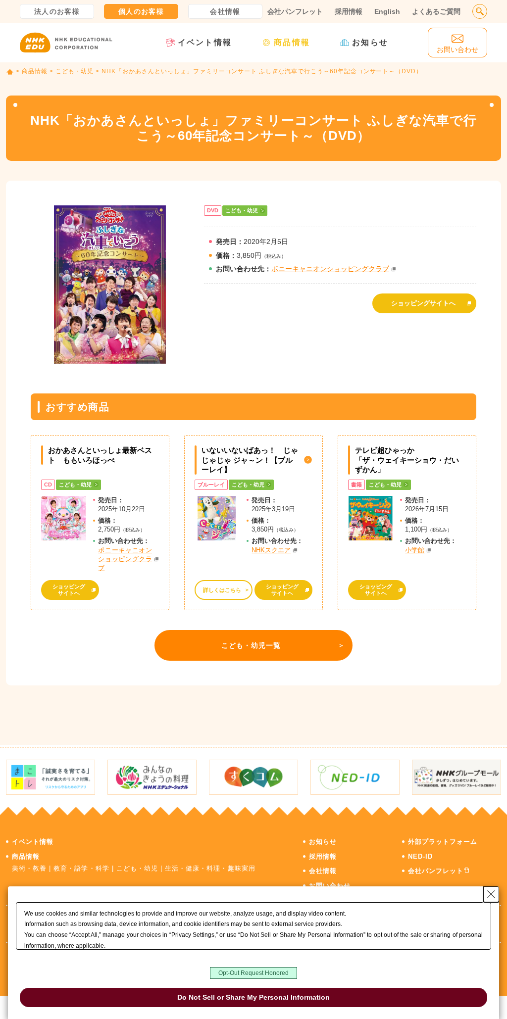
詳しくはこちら (222, 590)
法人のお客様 (57, 11)
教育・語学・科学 (81, 868)
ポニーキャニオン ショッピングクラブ (125, 559)
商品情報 (292, 42)
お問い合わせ (330, 885)
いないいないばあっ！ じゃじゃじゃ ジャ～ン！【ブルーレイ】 (250, 460)
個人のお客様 (141, 11)
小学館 (414, 550)
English (387, 11)
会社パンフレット (295, 11)
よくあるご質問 (436, 11)
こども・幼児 (74, 71)
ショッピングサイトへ (423, 303)
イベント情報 (205, 42)
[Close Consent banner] (491, 894)
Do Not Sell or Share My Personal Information (253, 997)
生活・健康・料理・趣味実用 (210, 868)
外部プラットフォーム (442, 841)
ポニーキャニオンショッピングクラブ (330, 269)
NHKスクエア (271, 550)
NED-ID (420, 856)
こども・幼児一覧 (251, 645)
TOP (10, 72)
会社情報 (225, 11)
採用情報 (348, 11)
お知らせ (370, 42)
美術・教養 (29, 868)
